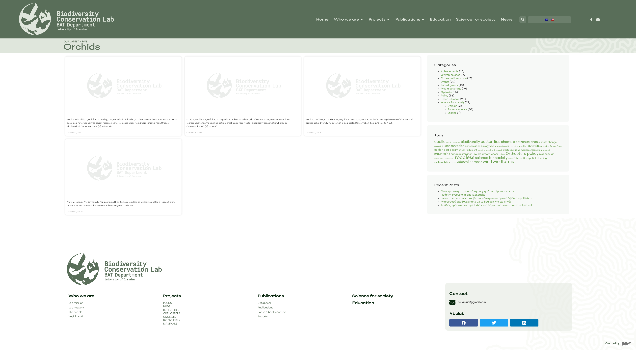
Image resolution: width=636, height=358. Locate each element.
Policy (444, 95)
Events (445, 82)
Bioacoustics (455, 142)
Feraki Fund (556, 146)
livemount (498, 150)
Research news (450, 99)
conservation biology (477, 146)
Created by (612, 343)
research (449, 158)
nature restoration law (464, 154)
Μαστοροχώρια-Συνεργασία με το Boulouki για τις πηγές (476, 202)
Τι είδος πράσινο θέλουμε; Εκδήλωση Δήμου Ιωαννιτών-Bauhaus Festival (486, 205)
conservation (454, 146)
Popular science (457, 109)
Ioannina (481, 150)
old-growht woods (487, 154)
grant (455, 150)
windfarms (503, 162)
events (533, 146)
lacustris (489, 150)
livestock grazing (511, 150)
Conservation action (454, 78)
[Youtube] (598, 19)
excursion (544, 146)
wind (487, 162)
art (447, 142)
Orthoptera (516, 154)
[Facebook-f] (591, 19)
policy (533, 154)
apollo (440, 142)
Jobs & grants (449, 85)
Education (363, 303)
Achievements (449, 71)
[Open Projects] (388, 19)
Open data (447, 92)
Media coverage (451, 89)
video (461, 162)
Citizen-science (450, 75)
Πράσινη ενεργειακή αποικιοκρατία (463, 195)
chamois (508, 142)
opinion (502, 154)
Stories (452, 113)
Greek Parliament (468, 150)
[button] (463, 323)
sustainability (442, 162)
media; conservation (531, 150)
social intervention (517, 158)
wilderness (473, 162)
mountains (442, 154)
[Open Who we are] (361, 19)
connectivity (439, 146)
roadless (464, 157)
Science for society (372, 296)
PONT (541, 154)
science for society (452, 102)
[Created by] (627, 344)
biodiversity (470, 142)
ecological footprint (507, 146)
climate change (547, 142)
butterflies (490, 142)
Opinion (452, 106)
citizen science (527, 142)
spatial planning (537, 158)
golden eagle (442, 150)
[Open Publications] (423, 19)
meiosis (546, 150)
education (522, 146)
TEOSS (453, 162)
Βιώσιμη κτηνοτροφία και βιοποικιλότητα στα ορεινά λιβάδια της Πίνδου (486, 198)
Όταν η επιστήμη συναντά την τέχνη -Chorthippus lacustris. (478, 191)
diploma (494, 146)
